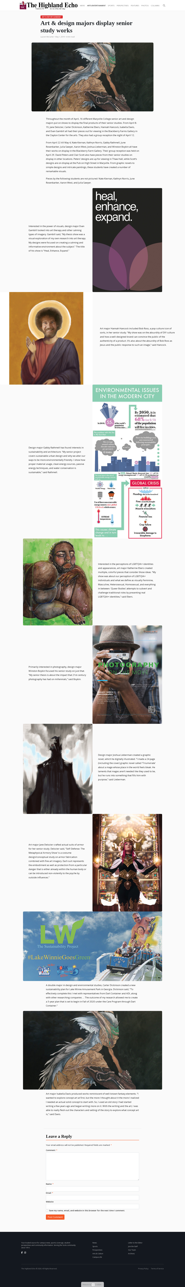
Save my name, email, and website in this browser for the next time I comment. (87, 1210)
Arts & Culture (97, 1253)
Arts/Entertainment (96, 5)
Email (49, 1193)
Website (49, 1201)
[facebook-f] (22, 1252)
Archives (131, 1253)
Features (135, 5)
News (82, 5)
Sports (111, 5)
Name (49, 1184)
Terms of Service (157, 1268)
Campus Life (97, 1257)
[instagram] (25, 1252)
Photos (145, 5)
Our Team (132, 1250)
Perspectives (123, 5)
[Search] (164, 5)
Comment (51, 1150)
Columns (155, 5)
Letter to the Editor (135, 1243)
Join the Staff (133, 1246)
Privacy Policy (143, 1268)
